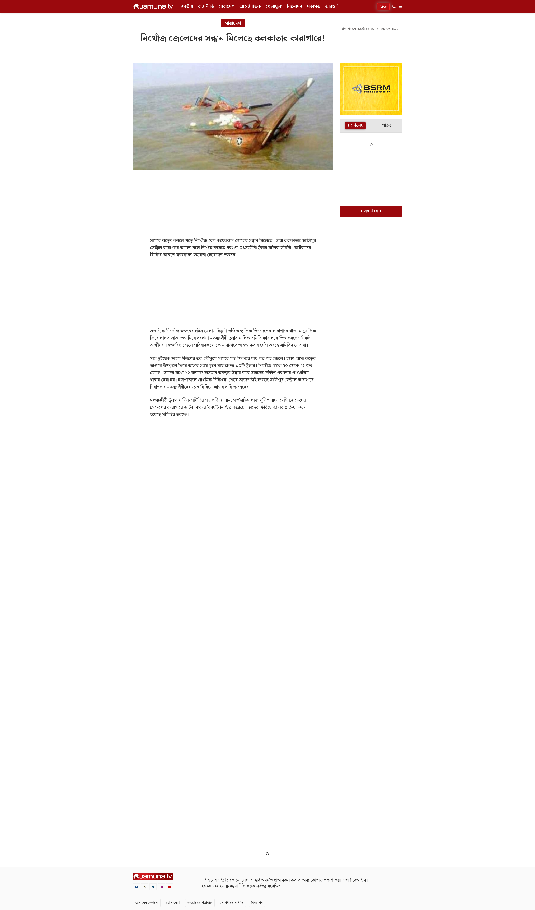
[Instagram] (161, 886)
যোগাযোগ (173, 903)
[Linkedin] (153, 886)
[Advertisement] (233, 204)
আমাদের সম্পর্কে (146, 903)
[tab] (355, 126)
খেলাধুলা (273, 6)
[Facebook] (136, 886)
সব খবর (371, 211)
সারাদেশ (227, 6)
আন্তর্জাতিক (250, 6)
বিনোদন (294, 6)
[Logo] (153, 6)
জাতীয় (187, 6)
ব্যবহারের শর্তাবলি (199, 903)
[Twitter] (144, 886)
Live (383, 7)
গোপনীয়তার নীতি (232, 903)
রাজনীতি (206, 6)
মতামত (313, 6)
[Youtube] (169, 886)
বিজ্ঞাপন (257, 903)
